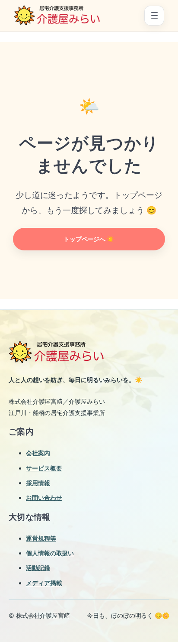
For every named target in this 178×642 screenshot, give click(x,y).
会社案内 (38, 453)
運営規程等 (41, 538)
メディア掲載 (44, 583)
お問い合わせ (44, 497)
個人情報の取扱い (50, 553)
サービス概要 (44, 468)
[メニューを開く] (154, 16)
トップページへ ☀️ (89, 239)
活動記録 (38, 567)
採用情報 (38, 482)
